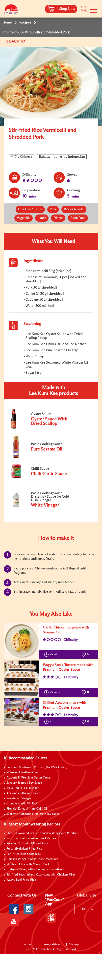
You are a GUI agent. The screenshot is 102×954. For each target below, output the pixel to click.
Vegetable (23, 218)
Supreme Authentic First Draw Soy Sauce (32, 814)
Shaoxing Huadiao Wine (22, 772)
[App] (51, 918)
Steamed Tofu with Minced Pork (27, 843)
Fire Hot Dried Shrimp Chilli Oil (27, 808)
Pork (53, 209)
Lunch (42, 218)
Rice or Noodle (74, 209)
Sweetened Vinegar (18, 798)
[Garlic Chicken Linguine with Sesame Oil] (21, 640)
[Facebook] (14, 909)
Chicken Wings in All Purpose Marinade (32, 859)
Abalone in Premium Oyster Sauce (28, 777)
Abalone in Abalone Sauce (23, 793)
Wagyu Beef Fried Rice (21, 879)
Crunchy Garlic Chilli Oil (22, 803)
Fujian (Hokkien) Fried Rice (24, 848)
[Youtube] (14, 921)
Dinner (58, 218)
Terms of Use (29, 944)
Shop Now (67, 9)
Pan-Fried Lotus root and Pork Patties (31, 838)
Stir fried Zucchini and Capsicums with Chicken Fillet (40, 874)
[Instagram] (28, 909)
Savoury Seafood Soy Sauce (24, 782)
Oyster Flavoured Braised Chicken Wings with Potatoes (42, 833)
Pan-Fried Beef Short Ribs (23, 854)
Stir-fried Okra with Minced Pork (28, 864)
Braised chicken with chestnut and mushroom (36, 869)
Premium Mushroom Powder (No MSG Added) (36, 767)
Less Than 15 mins (30, 209)
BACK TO (17, 41)
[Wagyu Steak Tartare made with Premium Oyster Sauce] (21, 678)
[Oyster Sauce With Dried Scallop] (42, 429)
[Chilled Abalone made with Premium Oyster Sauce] (21, 712)
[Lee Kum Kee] (11, 10)
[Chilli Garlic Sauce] (42, 478)
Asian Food (77, 218)
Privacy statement (53, 944)
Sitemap (73, 944)
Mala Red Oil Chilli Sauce (22, 788)
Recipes (25, 22)
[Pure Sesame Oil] (42, 457)
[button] (84, 9)
